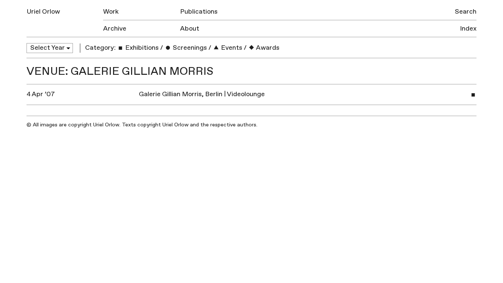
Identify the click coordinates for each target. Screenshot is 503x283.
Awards (267, 47)
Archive (114, 28)
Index (468, 28)
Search (465, 11)
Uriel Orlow (43, 11)
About (189, 28)
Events (230, 47)
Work (111, 11)
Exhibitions (141, 47)
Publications (199, 11)
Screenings (189, 47)
